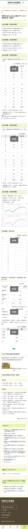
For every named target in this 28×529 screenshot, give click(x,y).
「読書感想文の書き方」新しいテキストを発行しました (14, 438)
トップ (2, 10)
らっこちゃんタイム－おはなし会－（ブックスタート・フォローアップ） (14, 456)
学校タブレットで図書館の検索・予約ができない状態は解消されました (14, 430)
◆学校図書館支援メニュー (10, 459)
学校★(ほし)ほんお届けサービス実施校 (13, 488)
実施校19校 (10, 59)
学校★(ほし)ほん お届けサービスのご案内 (13, 448)
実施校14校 (9, 129)
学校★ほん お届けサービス (19, 368)
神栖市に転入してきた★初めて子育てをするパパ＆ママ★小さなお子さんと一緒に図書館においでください (14, 452)
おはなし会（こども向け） (10, 433)
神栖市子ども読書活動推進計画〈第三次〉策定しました (14, 442)
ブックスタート (7, 462)
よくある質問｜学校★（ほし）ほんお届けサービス (14, 445)
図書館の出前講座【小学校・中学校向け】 (13, 435)
